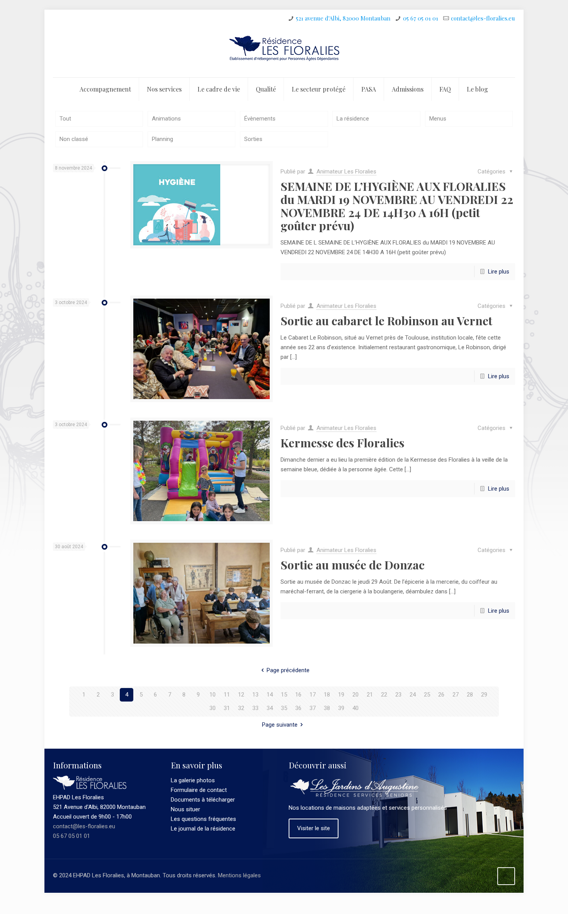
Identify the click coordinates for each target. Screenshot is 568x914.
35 (284, 708)
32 (241, 708)
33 (255, 708)
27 (455, 694)
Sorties (253, 139)
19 (341, 694)
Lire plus (498, 271)
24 (413, 694)
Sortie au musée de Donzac (353, 565)
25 (427, 694)
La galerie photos (193, 780)
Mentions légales (239, 875)
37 (313, 708)
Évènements (259, 118)
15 (284, 694)
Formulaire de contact (199, 790)
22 (384, 694)
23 (398, 694)
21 (370, 694)
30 (212, 708)
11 (227, 694)
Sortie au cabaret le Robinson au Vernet (386, 320)
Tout (65, 118)
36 (298, 708)
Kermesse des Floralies (343, 442)
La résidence (353, 118)
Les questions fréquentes (203, 818)
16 (298, 694)
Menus (437, 118)
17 (313, 694)
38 (327, 708)
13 (255, 694)
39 (341, 708)
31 (227, 708)
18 (327, 694)
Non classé (74, 139)
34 (270, 708)
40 (355, 708)
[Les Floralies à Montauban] (284, 52)
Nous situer (185, 809)
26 (441, 694)
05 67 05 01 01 (420, 18)
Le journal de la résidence (203, 828)
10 (212, 694)
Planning (162, 139)
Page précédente (288, 670)
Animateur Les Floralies (346, 171)
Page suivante (280, 724)
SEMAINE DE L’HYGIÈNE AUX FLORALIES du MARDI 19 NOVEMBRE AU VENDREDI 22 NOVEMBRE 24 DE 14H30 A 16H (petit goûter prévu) (397, 205)
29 (484, 694)
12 (241, 694)
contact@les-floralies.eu (483, 18)
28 (470, 694)
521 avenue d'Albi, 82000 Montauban (343, 18)
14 (270, 694)
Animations (166, 118)
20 (355, 694)
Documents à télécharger (203, 799)
